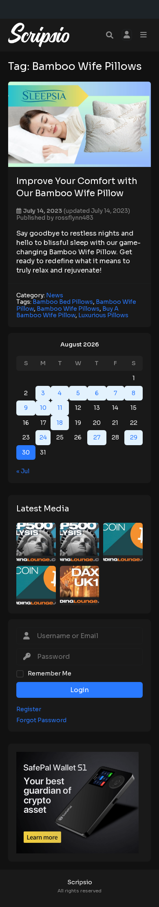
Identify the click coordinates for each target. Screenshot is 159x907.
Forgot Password (41, 720)
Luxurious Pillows (103, 315)
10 (43, 407)
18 (60, 422)
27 (96, 437)
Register (28, 709)
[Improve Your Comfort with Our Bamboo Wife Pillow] (79, 124)
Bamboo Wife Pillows (68, 308)
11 (59, 407)
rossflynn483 (74, 217)
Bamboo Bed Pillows (63, 301)
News (54, 295)
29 (133, 437)
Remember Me (49, 673)
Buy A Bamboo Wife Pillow (67, 312)
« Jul (22, 471)
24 (43, 437)
